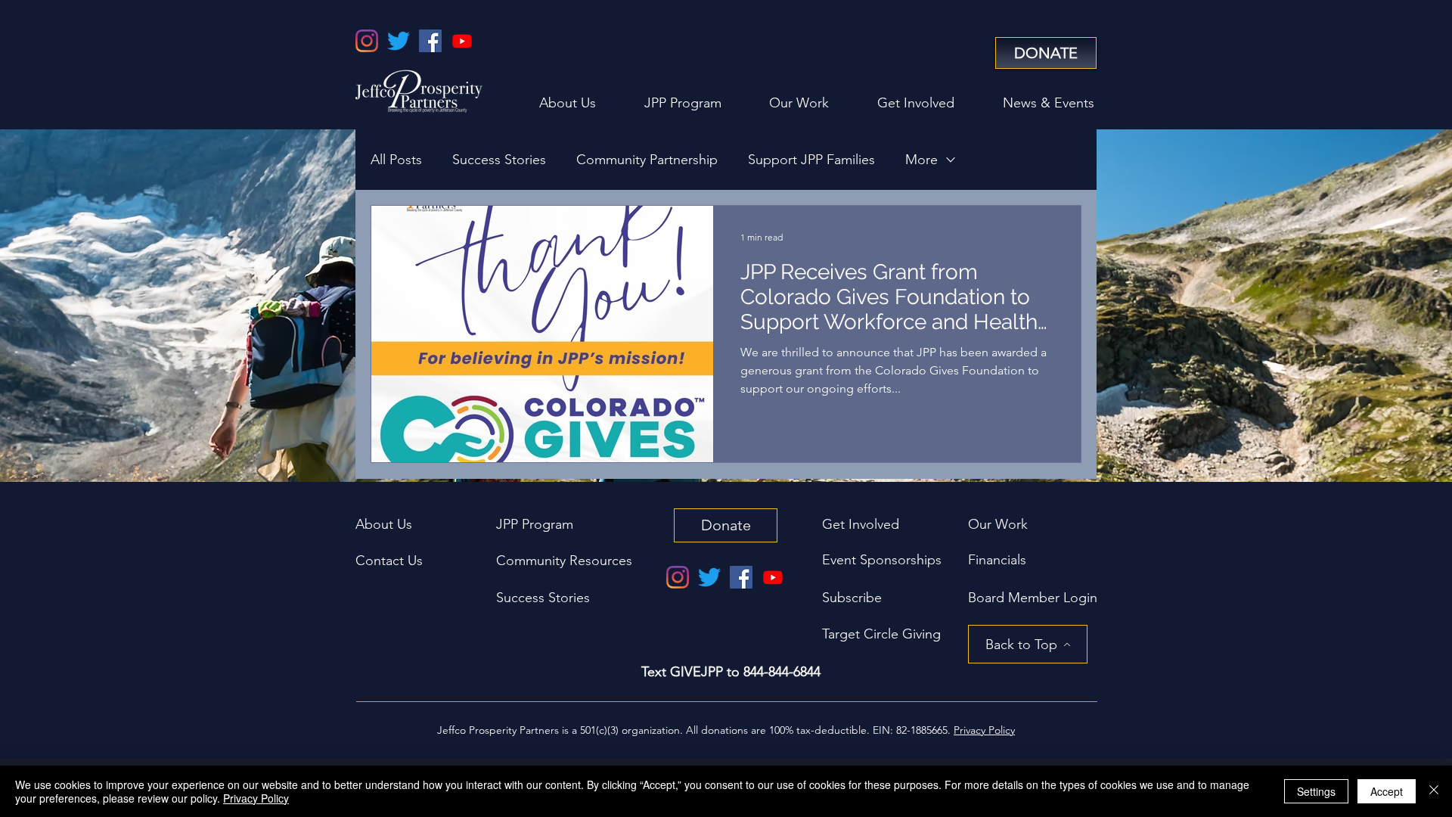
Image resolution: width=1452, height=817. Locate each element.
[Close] (1434, 791)
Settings (1316, 791)
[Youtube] (462, 41)
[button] (1032, 597)
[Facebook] (430, 41)
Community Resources (564, 560)
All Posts (396, 159)
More (921, 159)
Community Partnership (647, 159)
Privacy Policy (256, 798)
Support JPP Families (811, 159)
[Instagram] (366, 41)
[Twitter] (398, 41)
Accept (1386, 791)
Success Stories (499, 159)
